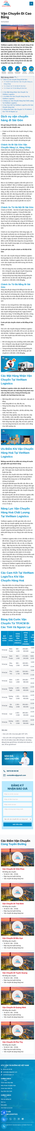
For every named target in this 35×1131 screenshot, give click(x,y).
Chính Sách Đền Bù (6, 1088)
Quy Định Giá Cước (6, 1091)
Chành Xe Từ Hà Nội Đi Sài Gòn (16, 86)
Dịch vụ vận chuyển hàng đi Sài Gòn (15, 79)
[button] (16, 77)
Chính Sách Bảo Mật (7, 1082)
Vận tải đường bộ (6, 1099)
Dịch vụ (3, 1102)
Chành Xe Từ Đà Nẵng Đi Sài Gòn (16, 88)
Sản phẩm (4, 1105)
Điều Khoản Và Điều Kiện (8, 1085)
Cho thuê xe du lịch (6, 1108)
